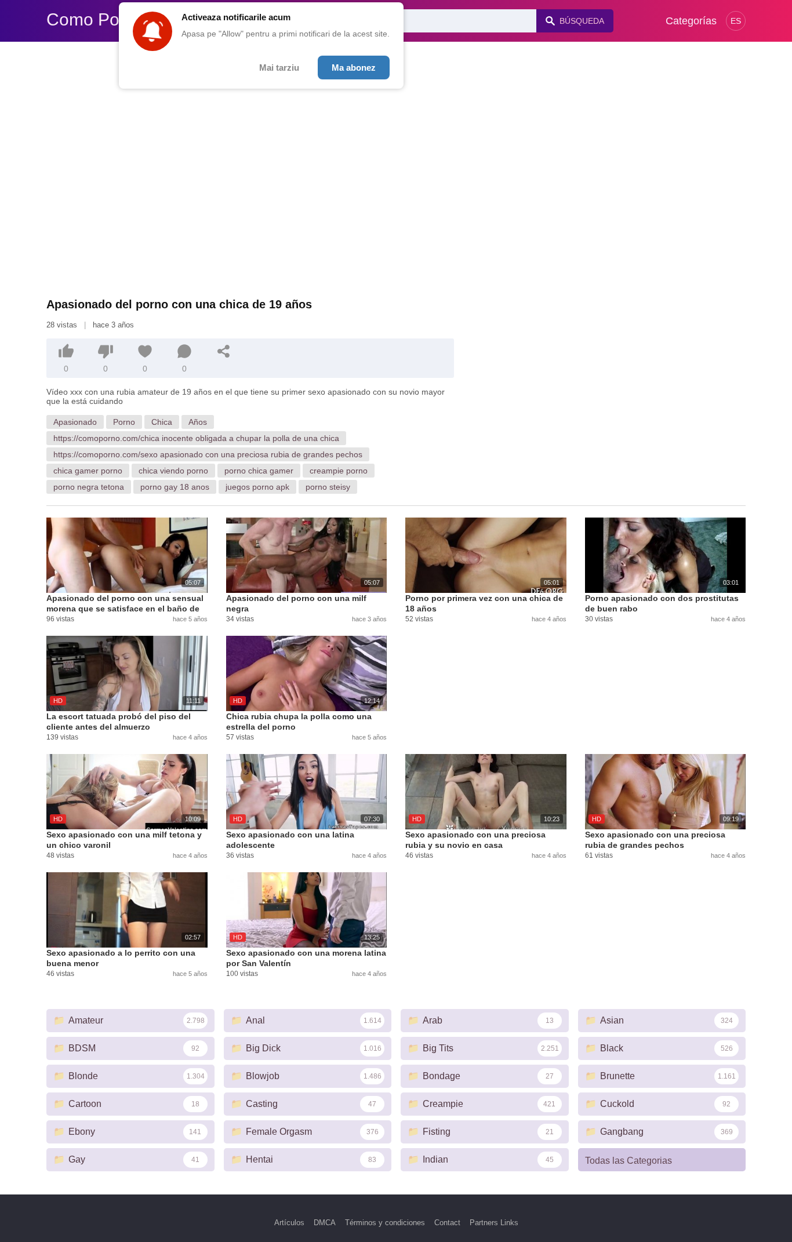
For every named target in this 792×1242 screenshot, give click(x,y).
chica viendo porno (173, 470)
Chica (161, 422)
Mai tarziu (279, 67)
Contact (447, 1222)
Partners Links (494, 1222)
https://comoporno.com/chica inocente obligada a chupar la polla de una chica (196, 438)
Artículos (289, 1222)
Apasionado (75, 422)
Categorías (691, 21)
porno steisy (328, 486)
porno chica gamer (258, 470)
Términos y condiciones (385, 1222)
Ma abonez (354, 67)
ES (736, 21)
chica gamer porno (87, 470)
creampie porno (339, 470)
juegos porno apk (257, 486)
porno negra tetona (88, 486)
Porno (124, 422)
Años (197, 422)
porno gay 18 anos (174, 486)
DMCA (325, 1222)
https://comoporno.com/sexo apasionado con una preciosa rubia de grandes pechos (207, 454)
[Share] (224, 351)
